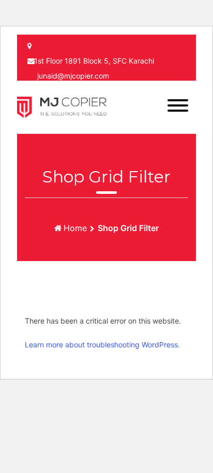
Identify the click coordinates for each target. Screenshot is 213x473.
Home (75, 228)
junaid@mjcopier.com (73, 75)
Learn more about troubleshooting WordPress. (102, 344)
